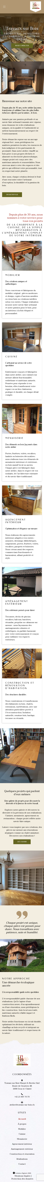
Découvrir (22, 842)
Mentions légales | (23, 1176)
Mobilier (22, 1129)
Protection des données (22, 1178)
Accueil (22, 1119)
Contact (22, 1164)
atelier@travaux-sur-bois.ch (22, 1104)
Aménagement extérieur (22, 1149)
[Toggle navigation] (4, 7)
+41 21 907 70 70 (22, 1096)
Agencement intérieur (22, 1144)
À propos (22, 1124)
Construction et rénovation (22, 1154)
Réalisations (22, 1159)
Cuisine (22, 1134)
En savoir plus (12, 195)
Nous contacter (22, 46)
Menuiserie (22, 1139)
